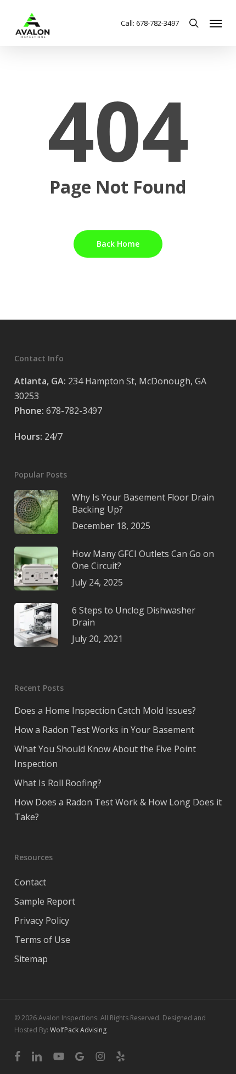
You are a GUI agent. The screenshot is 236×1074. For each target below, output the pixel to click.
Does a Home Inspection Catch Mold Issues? (105, 710)
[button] (216, 23)
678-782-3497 (58, 411)
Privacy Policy (41, 920)
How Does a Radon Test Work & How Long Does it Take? (118, 809)
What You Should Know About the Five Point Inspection (105, 756)
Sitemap (31, 959)
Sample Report (44, 901)
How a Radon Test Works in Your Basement (104, 730)
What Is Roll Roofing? (58, 783)
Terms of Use (42, 940)
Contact (30, 882)
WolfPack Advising (78, 1030)
